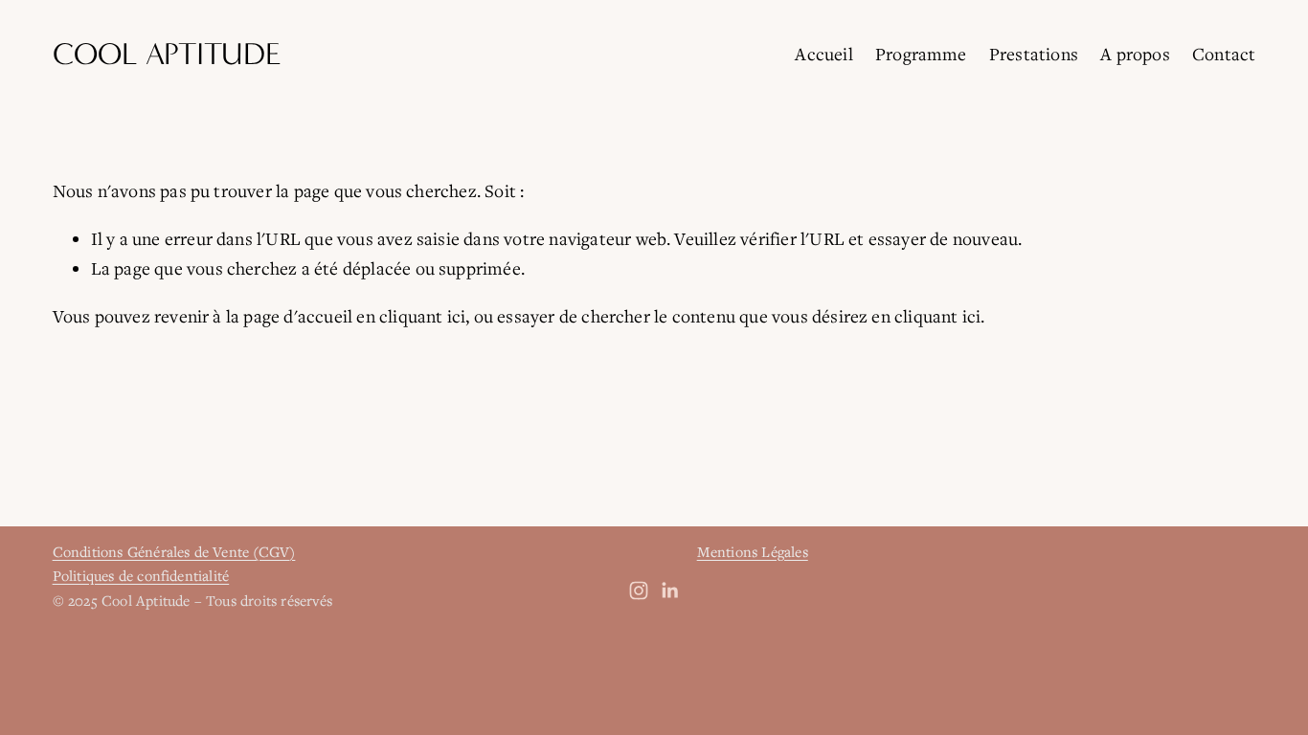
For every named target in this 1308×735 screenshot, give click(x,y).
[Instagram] (638, 590)
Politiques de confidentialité (141, 575)
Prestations (1033, 53)
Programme (921, 53)
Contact (1223, 53)
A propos (1135, 53)
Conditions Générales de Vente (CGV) (174, 551)
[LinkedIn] (669, 590)
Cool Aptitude (167, 54)
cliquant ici (422, 315)
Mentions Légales (752, 551)
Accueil (823, 53)
